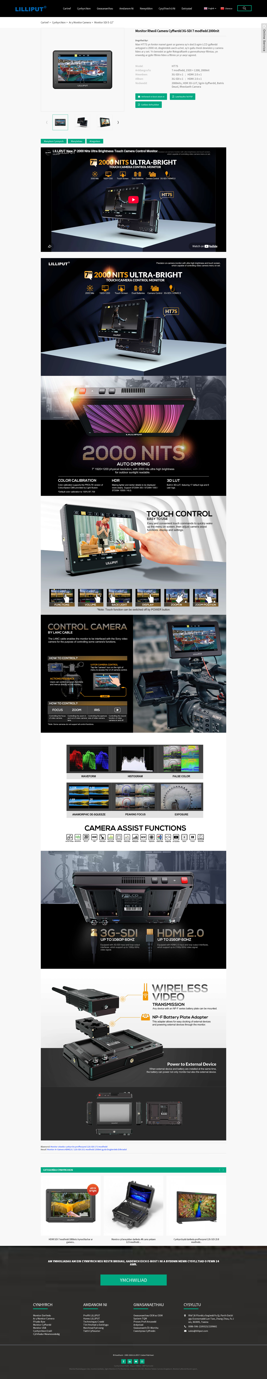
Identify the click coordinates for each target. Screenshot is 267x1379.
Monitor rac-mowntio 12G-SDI (132, 1369)
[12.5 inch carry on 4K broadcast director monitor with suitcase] (133, 1206)
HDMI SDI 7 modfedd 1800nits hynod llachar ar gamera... (71, 1241)
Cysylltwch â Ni (167, 8)
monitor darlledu (97, 1369)
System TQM (140, 1318)
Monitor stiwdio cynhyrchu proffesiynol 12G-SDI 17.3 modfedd (79, 1146)
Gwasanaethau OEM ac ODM (148, 1315)
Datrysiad (187, 8)
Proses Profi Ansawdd (145, 1321)
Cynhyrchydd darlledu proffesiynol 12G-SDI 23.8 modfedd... (196, 1241)
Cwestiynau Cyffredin (144, 1330)
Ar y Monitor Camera (80, 22)
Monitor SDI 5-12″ (104, 22)
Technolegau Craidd (93, 1321)
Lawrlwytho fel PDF (184, 96)
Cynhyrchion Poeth (121, 1366)
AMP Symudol (147, 1366)
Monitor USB (39, 1327)
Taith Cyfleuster (91, 1330)
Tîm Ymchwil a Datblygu (95, 1324)
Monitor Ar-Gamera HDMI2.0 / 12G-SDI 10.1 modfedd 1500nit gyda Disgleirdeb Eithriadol (87, 1149)
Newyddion (146, 8)
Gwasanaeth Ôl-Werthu (146, 1327)
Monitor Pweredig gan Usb (79, 1369)
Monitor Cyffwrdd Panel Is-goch (185, 1369)
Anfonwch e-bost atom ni (152, 96)
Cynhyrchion (84, 8)
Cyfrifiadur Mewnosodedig (46, 1333)
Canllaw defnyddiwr (150, 104)
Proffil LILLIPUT (91, 1315)
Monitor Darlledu (42, 1315)
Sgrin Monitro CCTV (112, 1369)
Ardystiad (138, 1324)
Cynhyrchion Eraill (42, 1330)
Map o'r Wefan (135, 1366)
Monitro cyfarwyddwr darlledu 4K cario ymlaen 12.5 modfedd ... (133, 1241)
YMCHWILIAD (133, 1280)
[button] (118, 122)
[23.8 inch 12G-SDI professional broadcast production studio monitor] (196, 1206)
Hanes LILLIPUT (91, 1318)
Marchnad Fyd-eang (93, 1327)
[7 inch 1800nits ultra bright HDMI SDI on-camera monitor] (71, 1206)
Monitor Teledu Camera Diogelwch (158, 1369)
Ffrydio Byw (39, 1321)
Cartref (67, 8)
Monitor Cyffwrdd (42, 1324)
